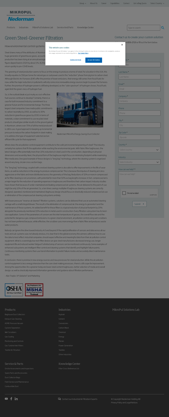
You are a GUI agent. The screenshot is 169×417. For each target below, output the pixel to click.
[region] (85, 54)
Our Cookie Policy (83, 53)
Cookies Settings (75, 60)
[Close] (122, 44)
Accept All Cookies (94, 60)
